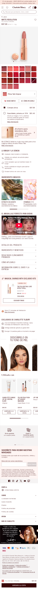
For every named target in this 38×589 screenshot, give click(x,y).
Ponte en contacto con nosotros (10, 562)
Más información (12, 122)
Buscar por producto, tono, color (17, 12)
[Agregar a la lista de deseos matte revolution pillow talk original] (35, 19)
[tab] (13, 61)
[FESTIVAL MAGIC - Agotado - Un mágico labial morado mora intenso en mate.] (33, 80)
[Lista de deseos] (7, 7)
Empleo (4, 505)
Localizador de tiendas (9, 498)
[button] (4, 12)
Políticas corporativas (23, 566)
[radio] (4, 107)
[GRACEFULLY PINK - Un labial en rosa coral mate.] (22, 68)
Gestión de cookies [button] (7, 568)
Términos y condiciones (8, 566)
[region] (19, 290)
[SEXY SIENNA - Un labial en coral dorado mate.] (10, 68)
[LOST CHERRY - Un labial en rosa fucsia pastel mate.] (16, 68)
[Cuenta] (29, 7)
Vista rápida (20, 296)
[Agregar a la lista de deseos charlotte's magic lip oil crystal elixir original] (14, 380)
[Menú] (2, 7)
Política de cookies (8, 512)
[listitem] (19, 45)
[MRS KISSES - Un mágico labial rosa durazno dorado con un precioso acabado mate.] (10, 86)
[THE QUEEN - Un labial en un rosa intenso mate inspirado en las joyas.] (27, 80)
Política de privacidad (8, 508)
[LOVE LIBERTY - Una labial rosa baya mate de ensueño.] (22, 80)
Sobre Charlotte (7, 502)
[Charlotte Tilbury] (19, 7)
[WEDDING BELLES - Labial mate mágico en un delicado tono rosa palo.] (4, 86)
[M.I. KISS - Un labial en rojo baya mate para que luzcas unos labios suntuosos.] (27, 74)
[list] (19, 45)
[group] (12, 193)
